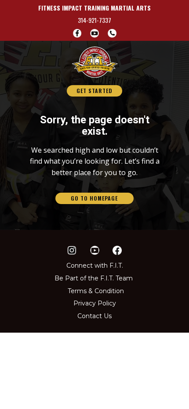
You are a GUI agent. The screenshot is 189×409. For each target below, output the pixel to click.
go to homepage (94, 198)
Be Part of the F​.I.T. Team (94, 278)
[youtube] (94, 250)
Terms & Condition (96, 291)
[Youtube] (94, 33)
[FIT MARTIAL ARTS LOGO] (95, 62)
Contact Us (94, 316)
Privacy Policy (94, 303)
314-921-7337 (94, 20)
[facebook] (77, 33)
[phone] (112, 33)
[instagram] (71, 250)
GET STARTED (94, 90)
